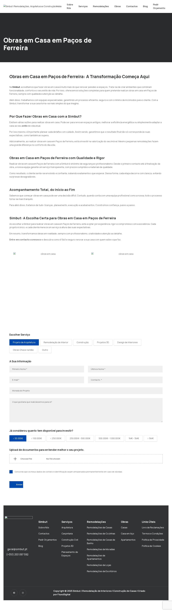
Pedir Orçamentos (47, 539)
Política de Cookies (151, 545)
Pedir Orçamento (159, 6)
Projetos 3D (68, 545)
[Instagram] (22, 592)
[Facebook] (14, 592)
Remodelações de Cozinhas (101, 533)
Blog (145, 6)
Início (59, 6)
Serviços (83, 6)
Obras (117, 6)
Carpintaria (67, 533)
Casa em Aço (127, 533)
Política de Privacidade (153, 539)
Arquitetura (67, 527)
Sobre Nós (70, 6)
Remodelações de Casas (99, 527)
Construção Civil (70, 539)
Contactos (132, 6)
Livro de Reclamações (153, 527)
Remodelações (101, 6)
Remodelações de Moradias (101, 549)
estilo (25, 125)
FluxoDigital (64, 594)
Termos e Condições (152, 533)
